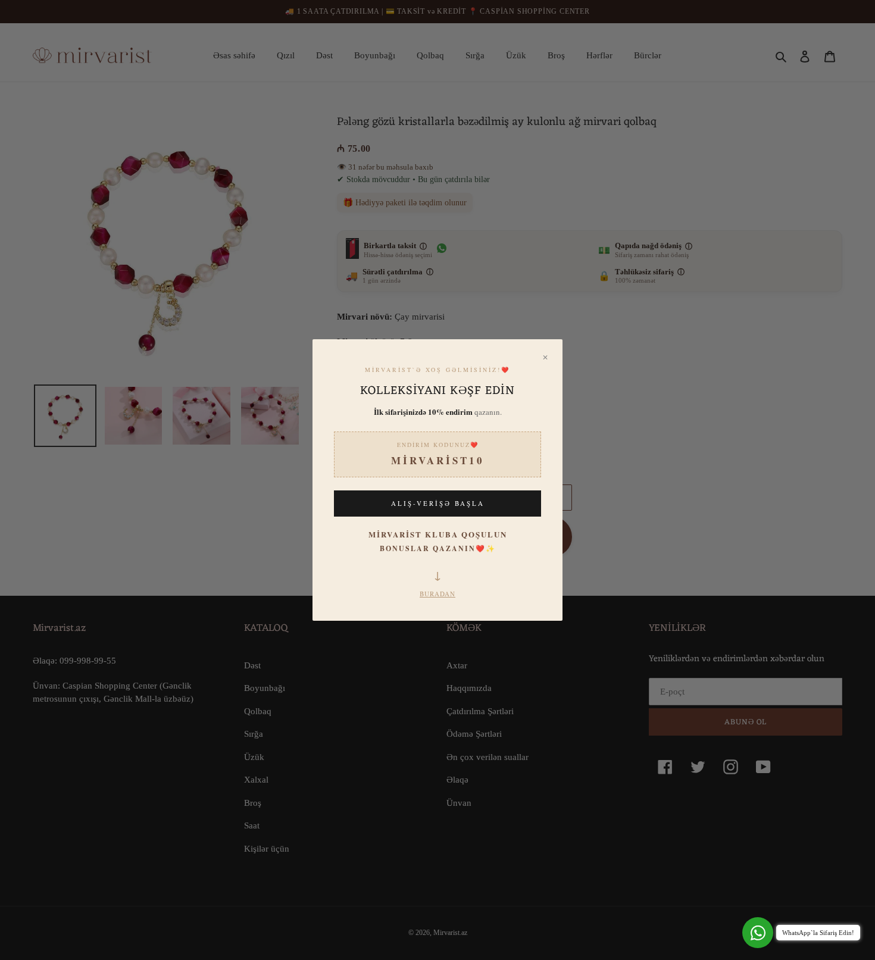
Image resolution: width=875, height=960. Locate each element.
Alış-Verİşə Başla (438, 503)
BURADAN (437, 593)
